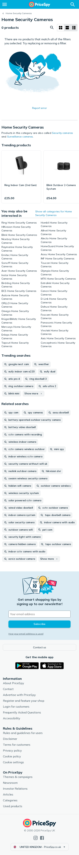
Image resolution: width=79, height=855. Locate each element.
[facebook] (42, 837)
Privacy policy (12, 750)
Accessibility (11, 718)
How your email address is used (25, 633)
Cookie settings (13, 762)
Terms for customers (16, 744)
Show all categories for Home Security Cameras (53, 213)
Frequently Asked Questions (22, 712)
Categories (10, 800)
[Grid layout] (60, 27)
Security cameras (62, 133)
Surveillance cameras (20, 136)
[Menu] (5, 4)
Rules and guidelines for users (23, 733)
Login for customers (16, 706)
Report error (39, 108)
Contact (8, 689)
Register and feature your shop (23, 700)
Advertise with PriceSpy (19, 695)
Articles (8, 794)
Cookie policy (12, 756)
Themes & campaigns (18, 777)
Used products (12, 806)
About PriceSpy (13, 683)
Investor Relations (15, 788)
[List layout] (67, 27)
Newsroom (10, 783)
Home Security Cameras (19, 13)
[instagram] (35, 837)
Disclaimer (10, 739)
